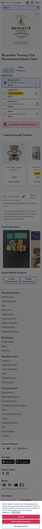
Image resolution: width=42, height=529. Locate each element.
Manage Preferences (21, 526)
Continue (21, 517)
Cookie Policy (15, 512)
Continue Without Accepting (21, 521)
